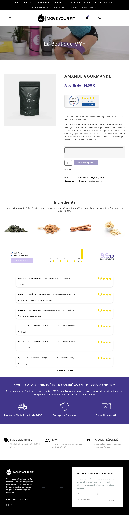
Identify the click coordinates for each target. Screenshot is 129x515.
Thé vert (81, 181)
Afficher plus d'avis (64, 370)
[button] (10, 18)
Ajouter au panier (85, 162)
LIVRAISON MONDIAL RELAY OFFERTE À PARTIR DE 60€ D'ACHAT (64, 7)
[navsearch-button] (99, 18)
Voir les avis (88, 105)
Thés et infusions (94, 181)
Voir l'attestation (22, 261)
